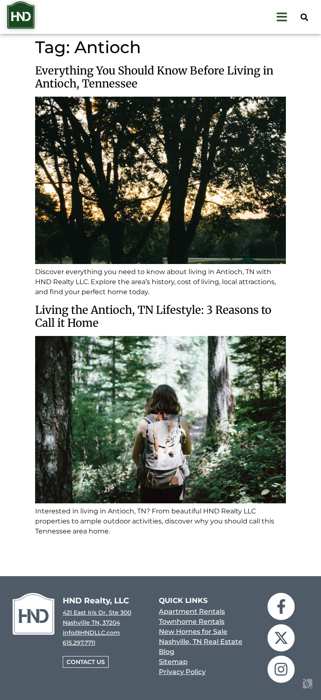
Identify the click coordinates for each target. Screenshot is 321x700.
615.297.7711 (79, 642)
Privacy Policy (182, 672)
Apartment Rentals (192, 611)
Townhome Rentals (191, 622)
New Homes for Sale (193, 632)
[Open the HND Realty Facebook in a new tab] (281, 606)
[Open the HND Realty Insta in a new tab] (281, 669)
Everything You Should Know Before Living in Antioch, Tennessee (154, 77)
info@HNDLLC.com (91, 632)
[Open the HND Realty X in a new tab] (281, 637)
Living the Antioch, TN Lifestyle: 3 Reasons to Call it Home (153, 316)
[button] (304, 17)
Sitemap (173, 662)
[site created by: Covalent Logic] (289, 688)
